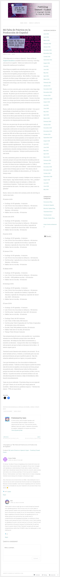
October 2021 (47, 56)
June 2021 (46, 69)
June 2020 (46, 108)
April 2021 (46, 76)
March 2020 (47, 118)
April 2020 (46, 115)
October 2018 (47, 173)
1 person (9, 491)
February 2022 (47, 43)
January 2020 (47, 124)
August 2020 (47, 102)
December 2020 (48, 89)
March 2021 (46, 79)
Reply (4, 494)
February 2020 (47, 121)
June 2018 (46, 186)
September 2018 (48, 176)
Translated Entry (48, 211)
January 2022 (47, 47)
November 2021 (48, 53)
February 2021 (47, 82)
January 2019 (47, 163)
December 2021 (48, 50)
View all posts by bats (16, 430)
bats (13, 54)
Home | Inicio (23, 23)
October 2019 (47, 134)
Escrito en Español (8, 411)
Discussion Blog (13, 407)
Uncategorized (47, 215)
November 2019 (48, 131)
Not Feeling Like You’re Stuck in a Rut (10, 437)
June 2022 (46, 34)
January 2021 (47, 85)
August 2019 (47, 141)
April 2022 (46, 37)
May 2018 (46, 189)
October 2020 (47, 95)
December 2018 (48, 166)
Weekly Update (17, 411)
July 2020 (46, 105)
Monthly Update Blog (49, 208)
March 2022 (47, 40)
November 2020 (48, 92)
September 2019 (48, 137)
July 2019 (46, 144)
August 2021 (47, 63)
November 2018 (48, 170)
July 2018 (46, 183)
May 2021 (46, 72)
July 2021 (46, 66)
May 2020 (46, 111)
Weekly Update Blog (49, 218)
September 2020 (48, 98)
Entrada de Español (24, 407)
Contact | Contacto (34, 23)
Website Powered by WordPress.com (13, 573)
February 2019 (47, 160)
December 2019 (48, 128)
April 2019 (46, 153)
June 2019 (46, 147)
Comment (35, 558)
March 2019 (47, 157)
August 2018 (47, 179)
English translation (9, 60)
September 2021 (48, 59)
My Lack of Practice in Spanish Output (33, 437)
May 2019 (46, 150)
